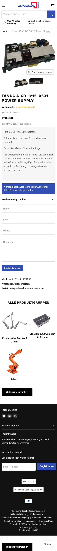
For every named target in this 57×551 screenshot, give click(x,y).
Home (5, 31)
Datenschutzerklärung (42, 517)
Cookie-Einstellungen (28, 530)
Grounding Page (46, 521)
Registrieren (47, 466)
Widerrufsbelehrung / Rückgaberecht (26, 514)
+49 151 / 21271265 (16, 279)
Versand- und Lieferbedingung (15, 517)
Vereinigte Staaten (27, 490)
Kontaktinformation (12, 521)
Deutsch (27, 481)
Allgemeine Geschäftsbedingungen (27, 511)
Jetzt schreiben (16, 283)
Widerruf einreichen (17, 392)
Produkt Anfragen (12, 268)
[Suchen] (51, 14)
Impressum (30, 521)
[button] (21, 83)
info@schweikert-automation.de (23, 288)
